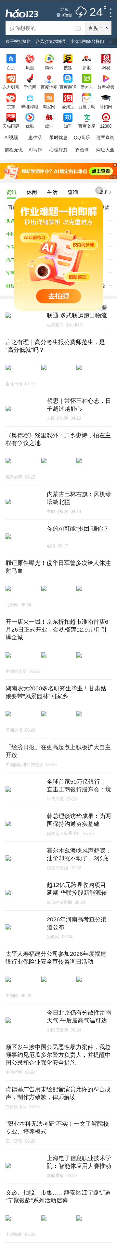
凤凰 (30, 67)
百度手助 (86, 106)
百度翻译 (67, 87)
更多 (103, 191)
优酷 (30, 126)
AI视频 (11, 137)
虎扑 (49, 126)
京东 (11, 106)
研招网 (105, 106)
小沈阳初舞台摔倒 (87, 41)
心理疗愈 (58, 149)
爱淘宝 (68, 106)
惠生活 (35, 137)
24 (96, 12)
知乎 (68, 126)
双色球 (82, 149)
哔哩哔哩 (29, 106)
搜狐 (68, 67)
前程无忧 (14, 149)
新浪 (87, 67)
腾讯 (49, 67)
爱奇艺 (87, 87)
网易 (106, 67)
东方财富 (11, 87)
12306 (105, 126)
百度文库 (86, 126)
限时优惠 (58, 137)
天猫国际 (11, 126)
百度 (11, 67)
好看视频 (106, 87)
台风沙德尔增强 (50, 41)
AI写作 (35, 149)
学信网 (30, 87)
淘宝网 (49, 106)
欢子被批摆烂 (18, 41)
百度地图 (49, 87)
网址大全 (105, 149)
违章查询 (105, 137)
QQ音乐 (82, 137)
